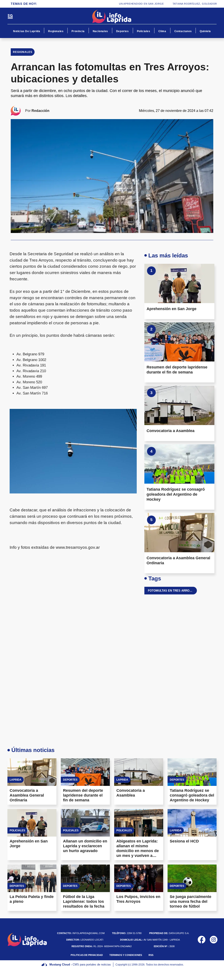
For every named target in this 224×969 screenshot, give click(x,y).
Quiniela (205, 31)
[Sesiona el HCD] (192, 823)
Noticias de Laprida (26, 31)
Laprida (15, 779)
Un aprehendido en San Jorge (130, 3)
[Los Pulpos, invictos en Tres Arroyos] (138, 878)
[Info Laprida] (112, 16)
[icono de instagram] (213, 939)
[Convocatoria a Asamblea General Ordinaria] (179, 532)
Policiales (143, 31)
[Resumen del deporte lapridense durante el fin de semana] (179, 342)
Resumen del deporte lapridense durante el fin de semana (83, 795)
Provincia (78, 31)
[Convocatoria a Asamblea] (179, 405)
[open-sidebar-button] (10, 16)
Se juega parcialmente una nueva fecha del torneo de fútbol (190, 901)
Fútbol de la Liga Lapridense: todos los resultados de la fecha (83, 901)
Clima (162, 31)
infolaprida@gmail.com (81, 933)
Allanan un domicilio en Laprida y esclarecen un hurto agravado (85, 846)
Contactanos (183, 31)
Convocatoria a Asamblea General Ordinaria (27, 795)
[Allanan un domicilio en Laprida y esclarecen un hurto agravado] (85, 823)
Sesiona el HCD (184, 841)
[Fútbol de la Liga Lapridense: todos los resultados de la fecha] (85, 878)
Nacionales (100, 31)
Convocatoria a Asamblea (170, 431)
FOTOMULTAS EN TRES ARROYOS (172, 590)
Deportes (122, 31)
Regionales (55, 31)
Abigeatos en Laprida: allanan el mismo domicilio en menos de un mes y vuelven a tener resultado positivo (138, 851)
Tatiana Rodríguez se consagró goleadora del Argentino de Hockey (176, 494)
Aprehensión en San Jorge (171, 309)
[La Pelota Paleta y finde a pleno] (31, 878)
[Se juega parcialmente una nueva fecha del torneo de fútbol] (192, 878)
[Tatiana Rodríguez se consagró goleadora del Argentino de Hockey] (179, 464)
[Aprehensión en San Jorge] (179, 283)
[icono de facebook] (201, 939)
